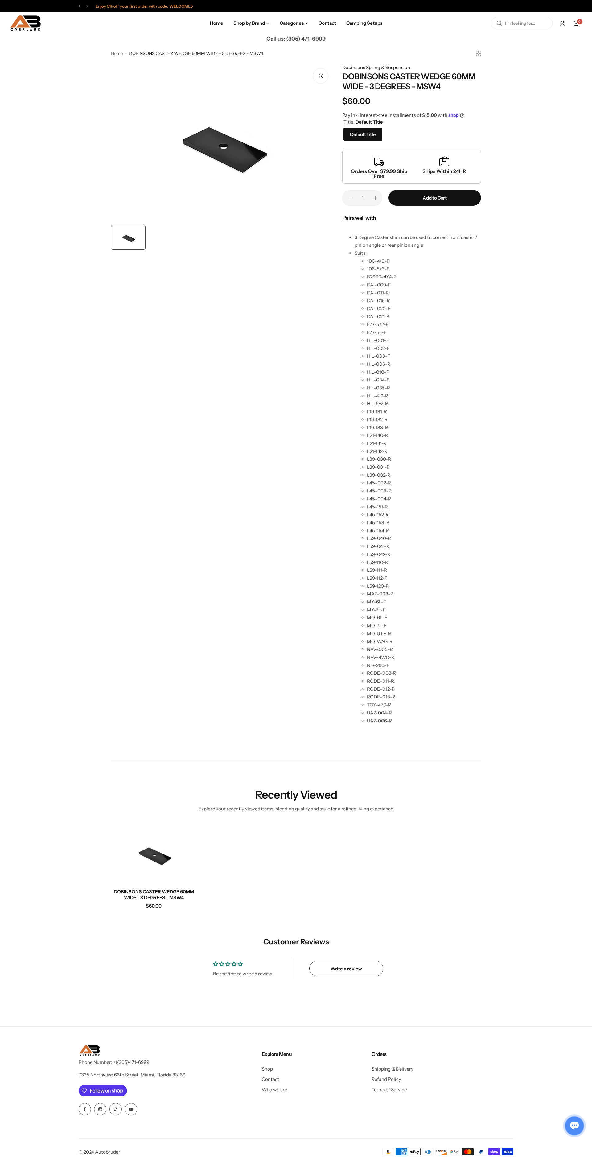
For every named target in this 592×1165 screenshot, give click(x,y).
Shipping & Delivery (392, 1069)
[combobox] (522, 23)
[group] (222, 143)
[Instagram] (100, 1109)
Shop (267, 1069)
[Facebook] (85, 1109)
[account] (562, 23)
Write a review (346, 969)
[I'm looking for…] (499, 23)
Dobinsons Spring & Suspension (376, 67)
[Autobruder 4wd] (25, 23)
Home (117, 53)
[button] (79, 6)
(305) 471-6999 (306, 38)
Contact (270, 1079)
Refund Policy (386, 1079)
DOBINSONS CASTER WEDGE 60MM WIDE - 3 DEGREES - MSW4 (154, 894)
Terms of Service (389, 1090)
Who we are (274, 1090)
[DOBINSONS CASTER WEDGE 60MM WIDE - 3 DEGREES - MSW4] (154, 853)
